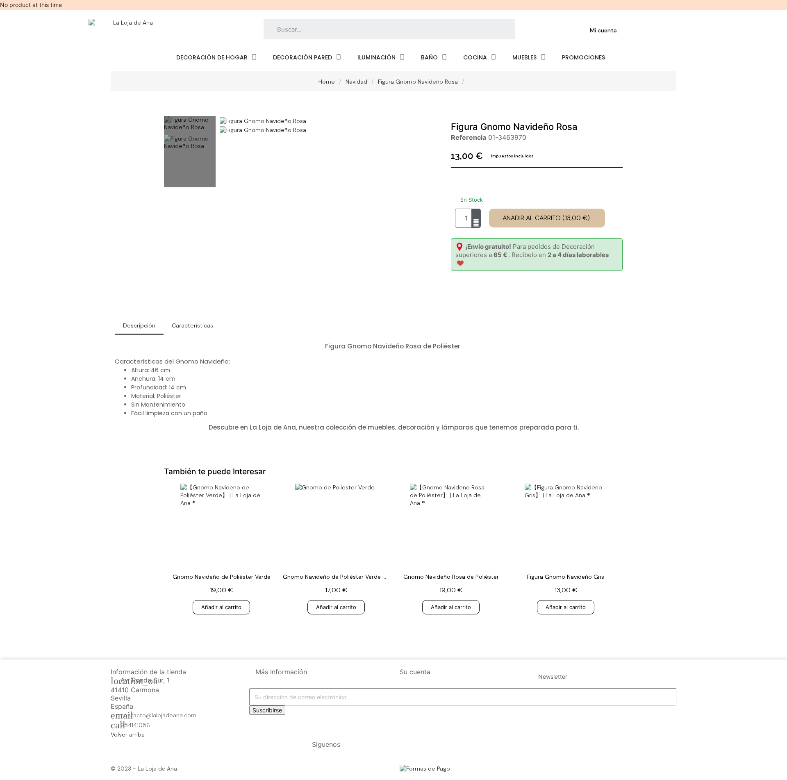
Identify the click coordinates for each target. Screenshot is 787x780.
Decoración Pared (302, 57)
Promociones (583, 57)
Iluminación (376, 57)
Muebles (524, 57)
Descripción (139, 325)
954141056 (135, 725)
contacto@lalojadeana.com (158, 715)
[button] (547, 218)
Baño (429, 57)
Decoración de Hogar (212, 57)
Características (192, 325)
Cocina (475, 57)
